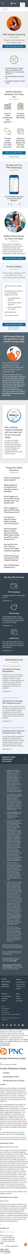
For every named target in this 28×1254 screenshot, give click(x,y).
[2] (12, 73)
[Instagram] (18, 1025)
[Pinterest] (14, 1025)
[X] (7, 1025)
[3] (11, 121)
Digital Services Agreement (14, 860)
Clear (2, 1243)
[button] (25, 1244)
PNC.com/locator (13, 812)
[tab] (15, 1073)
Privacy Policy (20, 1134)
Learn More (6, 600)
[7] (11, 146)
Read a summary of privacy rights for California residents (11, 965)
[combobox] (14, 9)
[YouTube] (22, 1025)
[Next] (19, 204)
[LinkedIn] (10, 1025)
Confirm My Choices (5, 1251)
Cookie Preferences (6, 1012)
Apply (2, 1249)
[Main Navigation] (2, 3)
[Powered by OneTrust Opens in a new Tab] (5, 1253)
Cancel (6, 1249)
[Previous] (8, 204)
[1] (10, 71)
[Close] (0, 1047)
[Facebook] (3, 1025)
